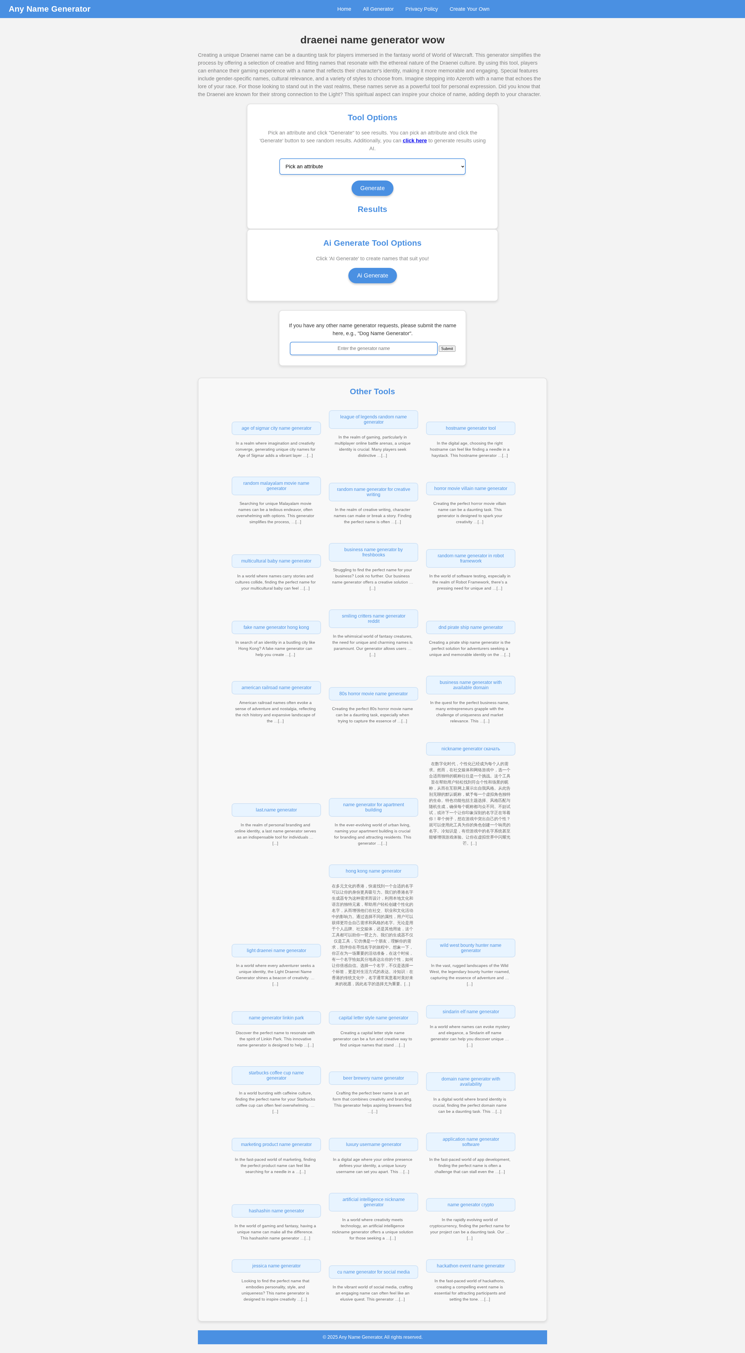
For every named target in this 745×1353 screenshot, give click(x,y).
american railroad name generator (276, 687)
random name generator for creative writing (373, 492)
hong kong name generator (373, 871)
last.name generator (276, 809)
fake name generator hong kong (276, 627)
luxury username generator (373, 1144)
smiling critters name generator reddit (373, 618)
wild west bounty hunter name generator (470, 948)
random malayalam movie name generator (276, 486)
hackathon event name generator (471, 1265)
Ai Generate (372, 275)
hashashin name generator (276, 1210)
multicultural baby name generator (276, 560)
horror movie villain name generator (470, 488)
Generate (372, 188)
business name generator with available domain (471, 685)
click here (415, 141)
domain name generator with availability (470, 1081)
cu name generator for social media (373, 1271)
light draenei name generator (276, 950)
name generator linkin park (276, 1017)
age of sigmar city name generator (276, 428)
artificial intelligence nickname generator (374, 1202)
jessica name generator (276, 1265)
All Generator (378, 9)
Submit (447, 348)
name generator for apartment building (373, 807)
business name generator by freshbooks (373, 552)
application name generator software (471, 1142)
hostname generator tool (471, 428)
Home (344, 9)
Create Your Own (469, 9)
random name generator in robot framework (471, 558)
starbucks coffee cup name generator (276, 1075)
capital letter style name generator (373, 1017)
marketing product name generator (276, 1144)
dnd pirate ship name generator (471, 627)
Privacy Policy (421, 9)
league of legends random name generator (373, 419)
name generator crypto (471, 1204)
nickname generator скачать (470, 748)
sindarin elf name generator (471, 1011)
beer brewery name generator (373, 1078)
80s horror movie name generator (373, 693)
